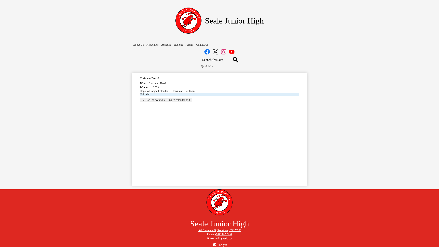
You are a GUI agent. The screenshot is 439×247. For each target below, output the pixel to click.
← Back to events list (153, 99)
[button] (138, 45)
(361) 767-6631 (223, 234)
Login (219, 245)
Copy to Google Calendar (154, 91)
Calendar (145, 94)
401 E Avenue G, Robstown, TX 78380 (219, 230)
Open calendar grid (179, 99)
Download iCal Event (183, 91)
